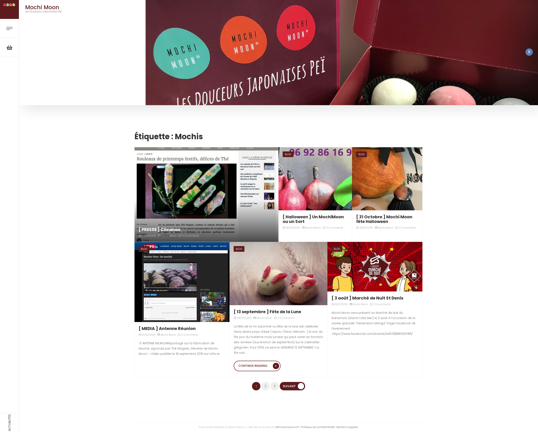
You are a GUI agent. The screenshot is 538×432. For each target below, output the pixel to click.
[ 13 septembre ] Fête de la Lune (267, 312)
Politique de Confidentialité (318, 427)
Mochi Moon (169, 235)
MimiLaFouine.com (287, 427)
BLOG (288, 154)
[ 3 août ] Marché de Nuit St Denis (367, 298)
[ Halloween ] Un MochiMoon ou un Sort (313, 219)
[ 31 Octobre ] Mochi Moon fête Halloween (384, 219)
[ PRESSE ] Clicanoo (159, 229)
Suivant (289, 386)
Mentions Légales (347, 427)
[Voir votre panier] (9, 47)
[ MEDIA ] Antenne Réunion (167, 328)
